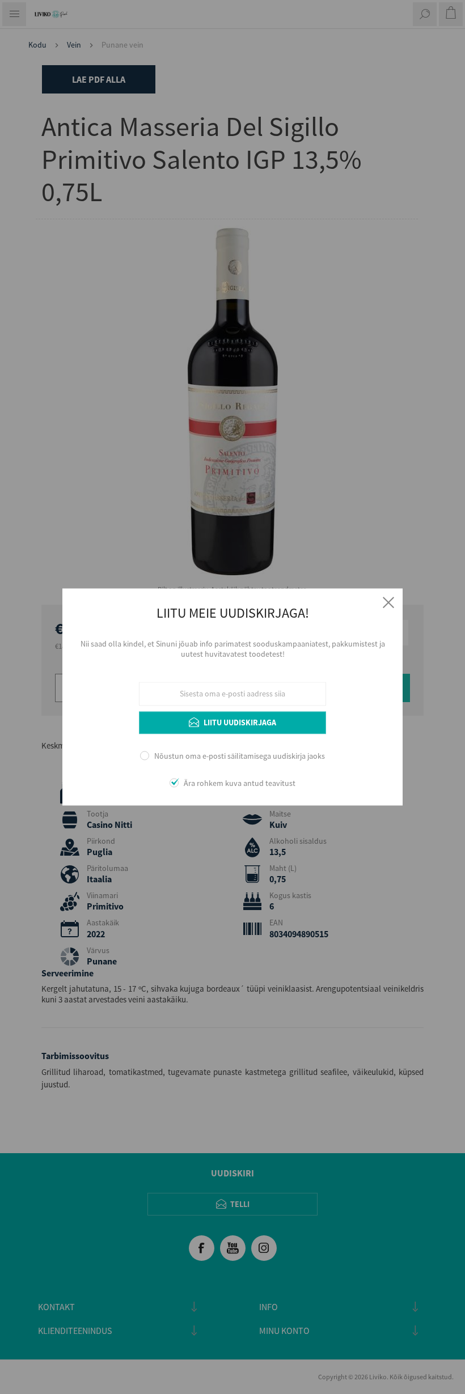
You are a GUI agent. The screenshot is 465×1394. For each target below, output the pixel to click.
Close (388, 602)
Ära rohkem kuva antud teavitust (239, 784)
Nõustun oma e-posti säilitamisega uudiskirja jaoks (239, 756)
